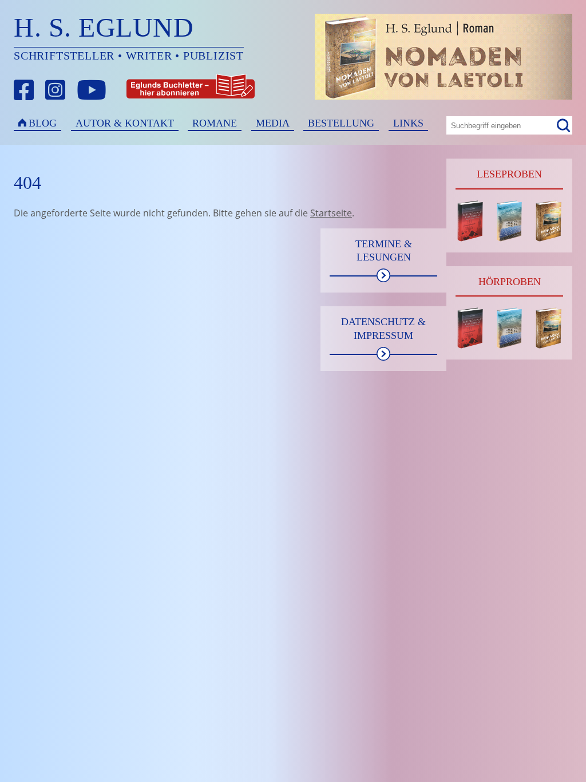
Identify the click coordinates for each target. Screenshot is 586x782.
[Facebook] (24, 90)
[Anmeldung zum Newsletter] (148, 90)
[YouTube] (91, 90)
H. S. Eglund (103, 27)
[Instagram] (55, 90)
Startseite (331, 213)
